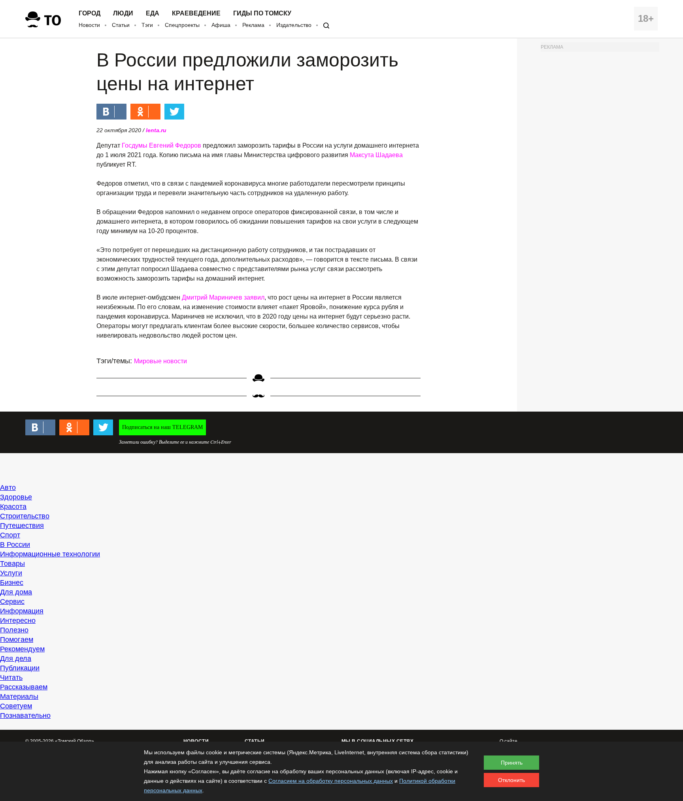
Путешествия (22, 526)
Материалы (19, 696)
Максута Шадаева (376, 155)
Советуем (16, 706)
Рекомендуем (22, 649)
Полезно (14, 630)
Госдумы (134, 145)
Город (89, 13)
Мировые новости (160, 361)
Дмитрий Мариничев (212, 297)
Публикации (20, 668)
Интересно (18, 620)
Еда (152, 13)
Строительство (24, 516)
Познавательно (25, 715)
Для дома (16, 592)
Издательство (293, 25)
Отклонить (511, 780)
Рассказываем (23, 687)
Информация (21, 611)
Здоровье (16, 497)
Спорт (10, 535)
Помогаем (16, 639)
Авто (8, 488)
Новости (89, 25)
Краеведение (196, 13)
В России (15, 545)
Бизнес (11, 583)
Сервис (12, 601)
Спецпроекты (182, 25)
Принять (512, 762)
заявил (254, 297)
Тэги (147, 25)
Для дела (15, 658)
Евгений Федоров (175, 145)
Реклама (253, 25)
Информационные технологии (50, 554)
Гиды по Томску (262, 13)
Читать (11, 677)
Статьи (121, 25)
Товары (12, 564)
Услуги (11, 573)
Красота (13, 507)
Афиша (220, 25)
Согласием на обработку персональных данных (330, 781)
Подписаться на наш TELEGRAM (162, 427)
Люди (123, 13)
